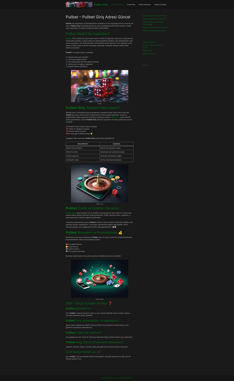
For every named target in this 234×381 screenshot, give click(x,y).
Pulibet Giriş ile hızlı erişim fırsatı (154, 16)
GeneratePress (128, 378)
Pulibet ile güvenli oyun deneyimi (155, 19)
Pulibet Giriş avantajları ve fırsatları (155, 27)
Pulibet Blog (131, 4)
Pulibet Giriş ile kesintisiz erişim (154, 31)
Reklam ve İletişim (160, 4)
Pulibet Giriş (101, 4)
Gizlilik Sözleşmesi (145, 4)
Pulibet (68, 38)
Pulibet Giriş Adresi (117, 4)
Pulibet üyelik (71, 213)
